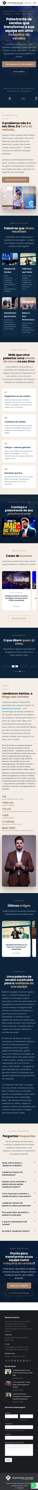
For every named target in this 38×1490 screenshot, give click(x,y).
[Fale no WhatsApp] (33, 1485)
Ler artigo (16, 953)
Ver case (16, 606)
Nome (8, 1413)
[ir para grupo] (13, 671)
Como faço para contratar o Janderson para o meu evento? (16, 1195)
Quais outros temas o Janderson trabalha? (12, 1164)
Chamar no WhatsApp (20, 1293)
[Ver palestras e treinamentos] (10, 274)
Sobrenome (24, 1420)
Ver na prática (19, 72)
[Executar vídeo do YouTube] (19, 527)
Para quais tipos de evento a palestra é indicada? (15, 1213)
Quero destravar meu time (15, 180)
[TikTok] (29, 1360)
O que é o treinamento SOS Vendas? (14, 1223)
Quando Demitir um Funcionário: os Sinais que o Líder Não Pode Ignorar (22, 1396)
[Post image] (8, 1371)
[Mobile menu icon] (34, 3)
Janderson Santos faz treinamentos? (12, 1173)
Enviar (8, 1460)
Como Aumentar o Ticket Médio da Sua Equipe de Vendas (21, 1384)
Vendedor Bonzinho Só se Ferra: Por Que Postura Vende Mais (23, 1372)
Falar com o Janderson (19, 1286)
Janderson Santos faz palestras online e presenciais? (16, 1204)
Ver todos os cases (19, 618)
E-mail (8, 1434)
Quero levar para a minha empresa (19, 64)
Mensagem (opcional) (14, 1443)
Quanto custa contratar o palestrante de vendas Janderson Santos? (14, 1184)
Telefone (9, 1424)
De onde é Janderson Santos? (16, 1231)
